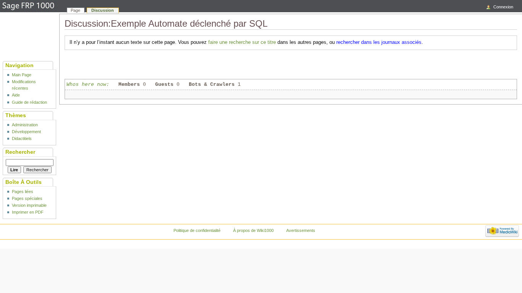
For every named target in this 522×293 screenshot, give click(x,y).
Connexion (503, 7)
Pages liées (22, 191)
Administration (25, 124)
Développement (26, 131)
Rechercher (20, 152)
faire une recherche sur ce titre (242, 42)
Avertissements (300, 230)
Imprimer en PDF (28, 212)
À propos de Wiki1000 (253, 230)
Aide (16, 95)
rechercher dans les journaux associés (378, 42)
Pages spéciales (27, 198)
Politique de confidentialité (196, 230)
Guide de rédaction (29, 102)
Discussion (102, 10)
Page (75, 10)
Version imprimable (29, 205)
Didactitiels (22, 138)
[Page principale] (28, 6)
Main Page (21, 74)
